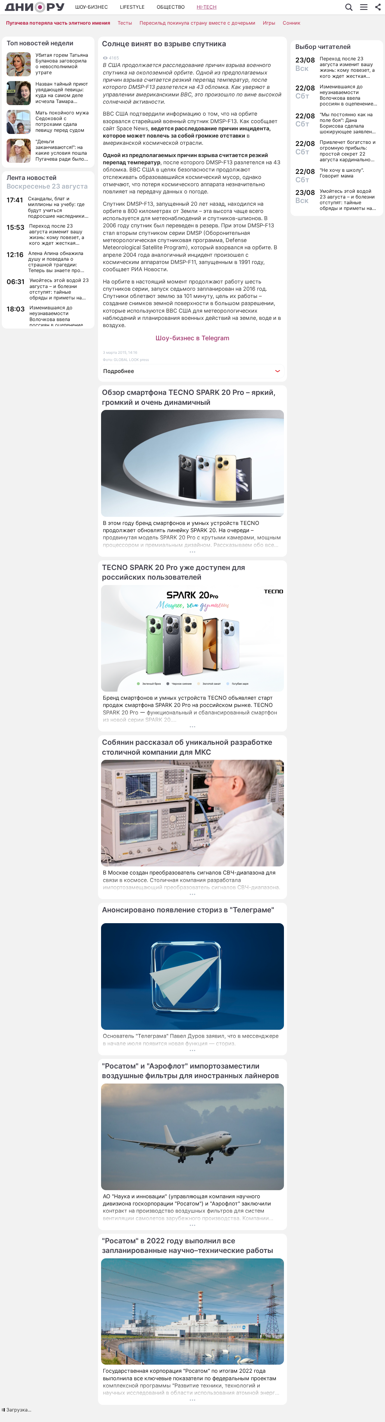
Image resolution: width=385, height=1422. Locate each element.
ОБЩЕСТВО (171, 7)
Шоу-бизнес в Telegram (192, 338)
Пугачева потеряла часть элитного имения (58, 23)
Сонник (291, 23)
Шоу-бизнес (91, 7)
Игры (269, 23)
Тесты (125, 23)
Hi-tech (207, 7)
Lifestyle (132, 7)
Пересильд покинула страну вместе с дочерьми (197, 23)
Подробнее (118, 371)
